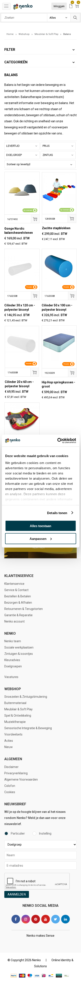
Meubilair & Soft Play (18, 709)
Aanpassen (38, 538)
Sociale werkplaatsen (18, 647)
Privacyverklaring (16, 773)
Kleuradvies (12, 660)
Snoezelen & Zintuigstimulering (25, 696)
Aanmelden (17, 894)
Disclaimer (11, 767)
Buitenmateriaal (15, 703)
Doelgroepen (13, 666)
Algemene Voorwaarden (21, 779)
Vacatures (11, 677)
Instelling (45, 833)
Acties (8, 740)
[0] (71, 6)
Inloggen (59, 6)
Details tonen (57, 513)
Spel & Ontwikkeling (17, 715)
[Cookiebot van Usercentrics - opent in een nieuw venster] (57, 440)
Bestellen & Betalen (17, 596)
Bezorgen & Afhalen (18, 602)
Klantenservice (14, 583)
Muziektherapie (15, 722)
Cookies (9, 792)
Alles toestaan (40, 526)
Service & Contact (16, 590)
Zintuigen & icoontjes (18, 653)
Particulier (18, 833)
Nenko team (12, 641)
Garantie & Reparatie (18, 615)
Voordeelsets (13, 734)
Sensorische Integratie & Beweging (28, 728)
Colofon (9, 786)
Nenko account (14, 621)
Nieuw (8, 747)
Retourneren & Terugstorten (23, 609)
